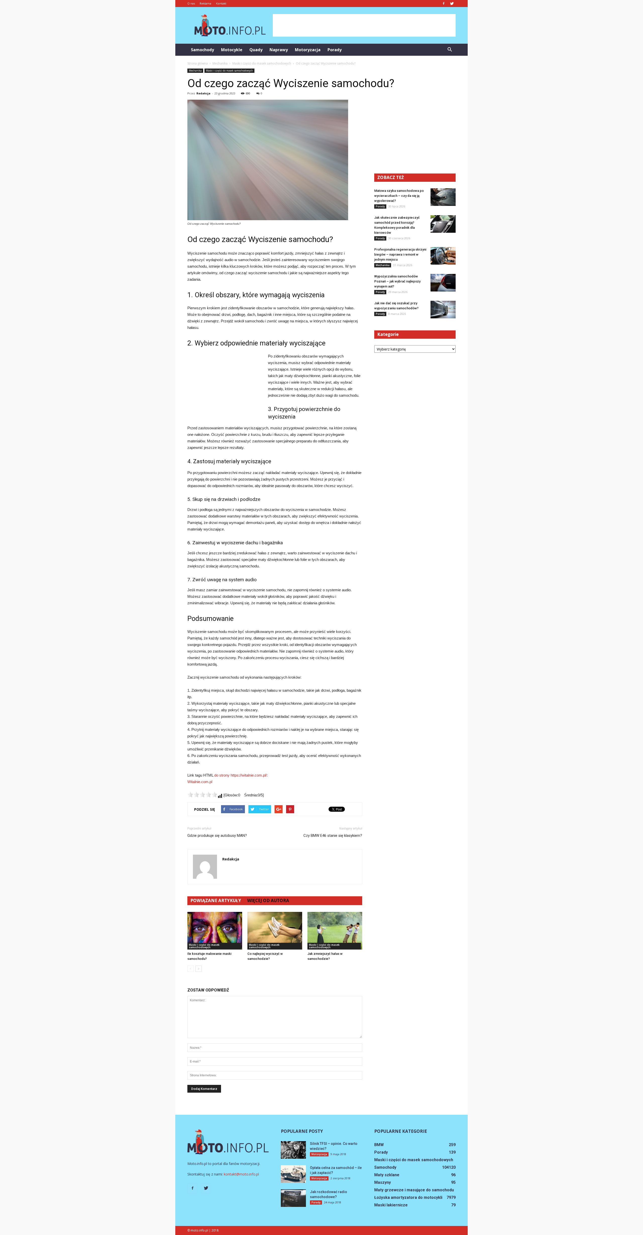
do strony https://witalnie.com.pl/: (241, 775)
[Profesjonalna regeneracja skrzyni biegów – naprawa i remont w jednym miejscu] (443, 256)
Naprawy (279, 49)
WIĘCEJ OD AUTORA (268, 900)
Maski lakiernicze (391, 1205)
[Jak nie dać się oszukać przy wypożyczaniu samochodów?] (443, 309)
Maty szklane (386, 1174)
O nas (191, 3)
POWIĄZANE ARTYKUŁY (215, 900)
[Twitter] (452, 3)
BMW (379, 1144)
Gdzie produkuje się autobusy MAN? (217, 835)
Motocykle (231, 49)
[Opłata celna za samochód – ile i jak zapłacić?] (293, 1174)
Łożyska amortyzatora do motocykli (408, 1197)
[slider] (202, 795)
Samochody (202, 49)
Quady (255, 49)
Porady (335, 49)
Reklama (205, 3)
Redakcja (203, 93)
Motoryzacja (307, 49)
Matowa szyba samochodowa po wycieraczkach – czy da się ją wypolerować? (399, 196)
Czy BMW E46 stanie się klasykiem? (332, 835)
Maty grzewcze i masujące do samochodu (414, 1190)
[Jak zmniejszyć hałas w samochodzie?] (334, 931)
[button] (450, 50)
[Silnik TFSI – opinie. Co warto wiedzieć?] (293, 1150)
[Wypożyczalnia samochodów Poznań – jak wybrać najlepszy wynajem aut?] (443, 282)
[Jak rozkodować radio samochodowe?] (293, 1198)
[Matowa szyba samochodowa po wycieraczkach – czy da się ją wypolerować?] (443, 197)
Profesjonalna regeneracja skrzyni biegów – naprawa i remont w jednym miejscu (400, 254)
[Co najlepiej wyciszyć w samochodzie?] (274, 931)
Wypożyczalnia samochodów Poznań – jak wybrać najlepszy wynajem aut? (397, 281)
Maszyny (382, 1182)
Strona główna (197, 63)
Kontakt (221, 3)
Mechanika (195, 70)
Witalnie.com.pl (199, 782)
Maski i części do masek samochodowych (229, 70)
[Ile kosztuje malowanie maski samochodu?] (214, 931)
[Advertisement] (364, 25)
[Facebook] (443, 3)
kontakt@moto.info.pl (241, 1174)
